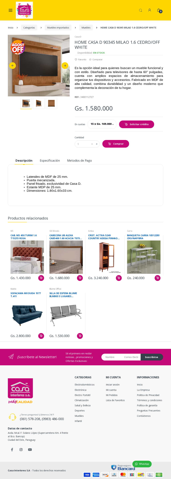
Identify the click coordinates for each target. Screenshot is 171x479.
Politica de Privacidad (148, 395)
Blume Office (55, 288)
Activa (91, 231)
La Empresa (143, 389)
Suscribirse (151, 357)
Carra (129, 231)
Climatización (82, 400)
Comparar (97, 59)
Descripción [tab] (23, 160)
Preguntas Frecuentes (148, 410)
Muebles (86, 27)
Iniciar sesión (113, 384)
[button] (140, 9)
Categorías (29, 27)
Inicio (10, 27)
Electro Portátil (82, 395)
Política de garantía (147, 405)
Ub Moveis (54, 231)
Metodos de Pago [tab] (79, 160)
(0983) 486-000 (53, 419)
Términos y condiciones (149, 400)
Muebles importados (58, 27)
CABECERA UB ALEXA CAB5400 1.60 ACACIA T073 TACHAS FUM (64, 237)
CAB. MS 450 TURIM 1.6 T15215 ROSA (24, 237)
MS (12, 231)
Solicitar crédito (139, 124)
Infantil (78, 421)
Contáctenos (143, 415)
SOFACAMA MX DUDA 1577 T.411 (26, 295)
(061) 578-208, (31, 419)
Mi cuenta (111, 389)
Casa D (78, 36)
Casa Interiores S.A (19, 470)
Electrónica (80, 389)
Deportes (80, 410)
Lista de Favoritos (115, 400)
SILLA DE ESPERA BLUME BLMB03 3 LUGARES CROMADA (63, 295)
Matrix (13, 288)
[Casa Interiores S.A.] (24, 10)
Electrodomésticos (85, 384)
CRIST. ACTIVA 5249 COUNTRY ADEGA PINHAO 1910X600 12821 (103, 237)
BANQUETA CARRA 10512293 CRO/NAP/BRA (143, 237)
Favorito (82, 59)
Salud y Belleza (83, 405)
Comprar (118, 143)
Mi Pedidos (112, 395)
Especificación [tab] (50, 160)
